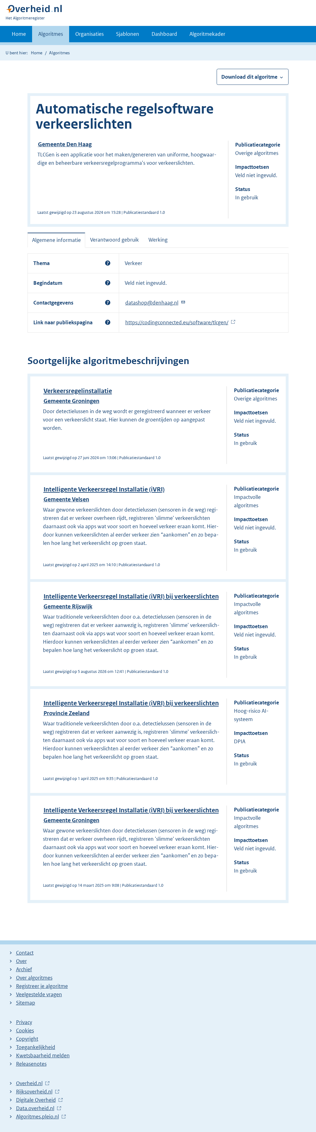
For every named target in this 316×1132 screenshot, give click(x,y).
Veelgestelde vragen (39, 994)
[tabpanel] (158, 293)
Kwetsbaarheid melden (43, 1055)
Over (21, 961)
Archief (24, 969)
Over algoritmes (34, 977)
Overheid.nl (29, 1083)
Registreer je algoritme (42, 986)
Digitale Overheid (36, 1100)
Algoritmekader (207, 34)
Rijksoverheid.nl (34, 1092)
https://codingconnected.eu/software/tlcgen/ (176, 322)
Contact (25, 952)
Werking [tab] (158, 239)
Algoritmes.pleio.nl (37, 1117)
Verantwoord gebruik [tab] (114, 239)
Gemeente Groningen (71, 400)
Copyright (27, 1038)
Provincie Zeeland (66, 713)
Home (19, 34)
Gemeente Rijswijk (68, 606)
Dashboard (164, 34)
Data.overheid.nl (35, 1108)
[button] (107, 263)
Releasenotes (31, 1063)
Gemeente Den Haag (65, 144)
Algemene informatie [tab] (56, 240)
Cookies (25, 1030)
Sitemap (25, 1002)
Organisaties (89, 34)
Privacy (24, 1022)
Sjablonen (127, 34)
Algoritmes (50, 34)
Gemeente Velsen (66, 499)
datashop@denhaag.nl (151, 303)
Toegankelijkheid (35, 1047)
